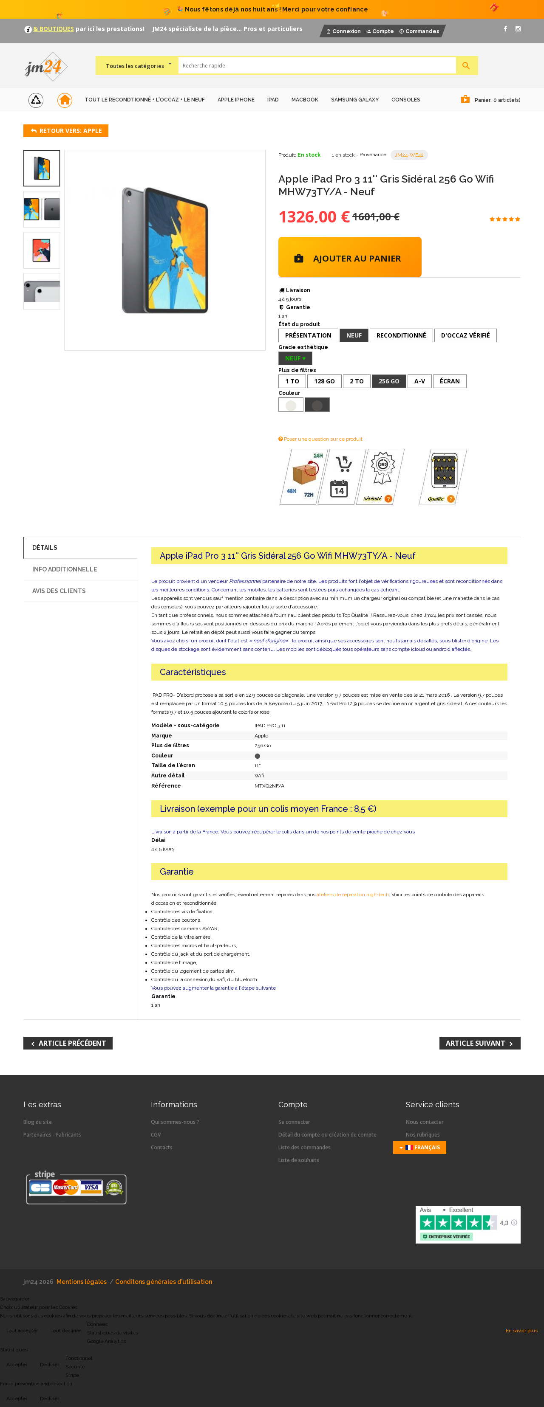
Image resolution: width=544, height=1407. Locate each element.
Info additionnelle (64, 569)
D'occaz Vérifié (465, 335)
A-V (419, 381)
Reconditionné (401, 335)
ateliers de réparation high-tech (353, 895)
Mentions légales (82, 1281)
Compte (383, 31)
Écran (450, 381)
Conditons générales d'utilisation (163, 1281)
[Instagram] (518, 29)
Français (426, 1147)
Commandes (422, 31)
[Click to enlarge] (165, 250)
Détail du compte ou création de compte (327, 1134)
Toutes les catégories (135, 66)
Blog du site (37, 1122)
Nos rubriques (423, 1134)
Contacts (162, 1147)
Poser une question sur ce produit (323, 439)
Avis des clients (59, 591)
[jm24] (49, 67)
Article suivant (475, 1043)
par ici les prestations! (109, 29)
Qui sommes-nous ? (175, 1122)
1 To (292, 381)
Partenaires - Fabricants (52, 1134)
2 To (357, 381)
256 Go (389, 381)
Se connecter (294, 1122)
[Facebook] (505, 29)
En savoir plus (522, 1331)
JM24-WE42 (409, 155)
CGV (156, 1134)
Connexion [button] (346, 31)
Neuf (354, 335)
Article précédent (72, 1043)
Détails (44, 547)
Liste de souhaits (298, 1160)
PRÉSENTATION (308, 335)
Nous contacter (425, 1122)
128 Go (324, 381)
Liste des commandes (304, 1147)
